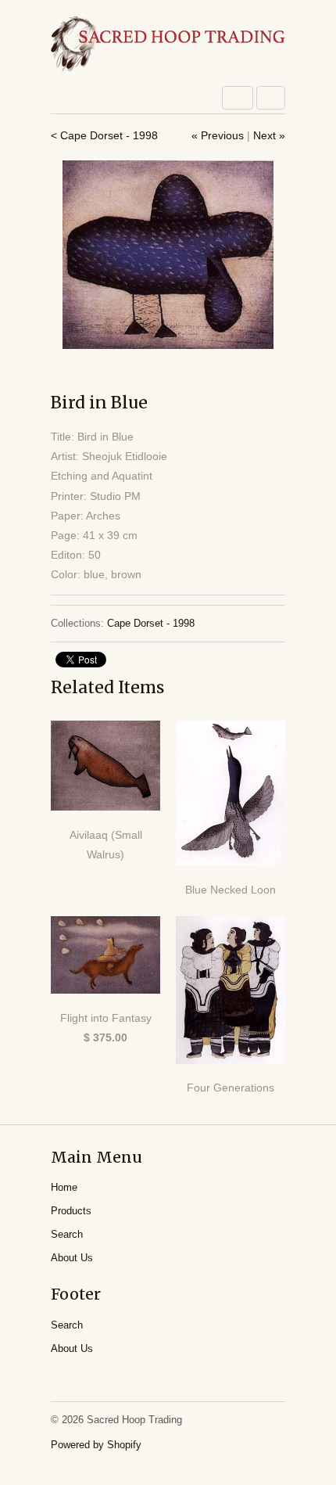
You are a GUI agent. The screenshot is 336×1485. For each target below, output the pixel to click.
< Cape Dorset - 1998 (104, 135)
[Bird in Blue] (168, 254)
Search (67, 1234)
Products (71, 1211)
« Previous (217, 135)
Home (64, 1187)
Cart (270, 98)
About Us (72, 1258)
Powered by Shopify (96, 1445)
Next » (269, 135)
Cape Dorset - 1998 (151, 623)
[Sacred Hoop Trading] (168, 45)
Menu (237, 98)
